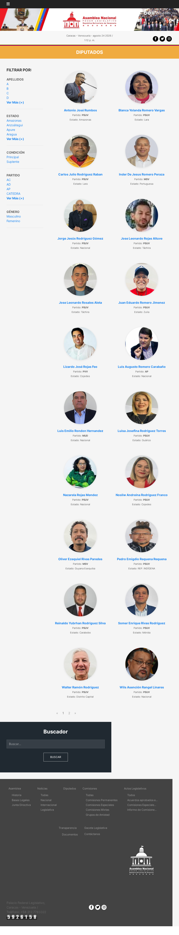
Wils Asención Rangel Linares (142, 687)
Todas (44, 795)
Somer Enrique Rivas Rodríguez (141, 623)
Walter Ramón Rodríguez (80, 687)
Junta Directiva (21, 805)
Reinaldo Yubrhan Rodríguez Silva (80, 623)
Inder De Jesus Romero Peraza (141, 174)
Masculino (14, 216)
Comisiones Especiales (100, 805)
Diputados (69, 788)
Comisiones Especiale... (141, 805)
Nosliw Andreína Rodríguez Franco (142, 495)
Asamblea (15, 788)
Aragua (12, 134)
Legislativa (47, 809)
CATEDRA (13, 193)
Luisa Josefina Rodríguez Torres (142, 431)
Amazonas (14, 120)
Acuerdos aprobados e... (142, 800)
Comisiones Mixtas (97, 809)
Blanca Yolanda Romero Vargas (142, 110)
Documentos (70, 834)
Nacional (46, 800)
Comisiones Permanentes (101, 800)
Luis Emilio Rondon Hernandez (80, 431)
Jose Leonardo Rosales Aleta (80, 302)
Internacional (49, 805)
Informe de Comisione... (142, 809)
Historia (16, 795)
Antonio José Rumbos (80, 110)
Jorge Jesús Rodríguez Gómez (80, 238)
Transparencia (68, 828)
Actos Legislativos (135, 788)
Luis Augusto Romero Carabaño (142, 366)
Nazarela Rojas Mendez (80, 495)
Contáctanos (92, 834)
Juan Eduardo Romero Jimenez (141, 302)
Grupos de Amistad (98, 814)
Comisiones (90, 788)
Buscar (55, 757)
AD (9, 184)
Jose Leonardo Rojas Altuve (141, 238)
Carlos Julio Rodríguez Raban (80, 174)
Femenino (13, 221)
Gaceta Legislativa (95, 828)
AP (8, 189)
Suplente (13, 161)
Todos (131, 795)
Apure (11, 130)
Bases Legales (20, 800)
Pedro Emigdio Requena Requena (142, 559)
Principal (13, 157)
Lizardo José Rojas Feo (80, 366)
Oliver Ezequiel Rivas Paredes (80, 559)
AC (9, 180)
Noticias (42, 788)
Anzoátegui (15, 125)
